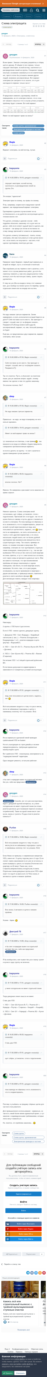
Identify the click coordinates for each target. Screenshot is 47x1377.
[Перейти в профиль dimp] (5, 397)
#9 (45, 505)
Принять (8, 1373)
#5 (45, 308)
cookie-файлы (19, 1359)
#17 (44, 932)
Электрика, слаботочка (25, 36)
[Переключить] (6, 178)
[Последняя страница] (43, 44)
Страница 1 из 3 (23, 44)
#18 (44, 974)
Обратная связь (37, 1349)
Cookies (10, 1351)
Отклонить (20, 1373)
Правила (19, 1351)
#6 (45, 349)
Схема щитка (19, 133)
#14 (44, 794)
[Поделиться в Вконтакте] (32, 1273)
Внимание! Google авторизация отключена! (21, 3)
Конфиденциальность (20, 1349)
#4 (45, 255)
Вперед (38, 44)
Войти (23, 1210)
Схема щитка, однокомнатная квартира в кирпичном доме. (25, 126)
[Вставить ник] (5, 158)
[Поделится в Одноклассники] (40, 1273)
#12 (44, 731)
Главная (6, 16)
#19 (44, 1026)
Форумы (18, 16)
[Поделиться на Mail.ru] (36, 1273)
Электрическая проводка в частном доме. (27, 129)
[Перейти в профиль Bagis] (5, 143)
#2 (45, 143)
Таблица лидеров (31, 1351)
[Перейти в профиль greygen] (5, 56)
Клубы (38, 16)
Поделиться (12, 158)
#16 (44, 896)
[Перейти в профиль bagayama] (5, 169)
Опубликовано (21, 57)
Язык (6, 1349)
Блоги (28, 16)
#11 (44, 682)
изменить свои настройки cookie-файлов (17, 1364)
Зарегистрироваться (23, 1194)
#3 (45, 169)
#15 (44, 828)
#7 (45, 397)
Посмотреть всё (23, 1330)
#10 (44, 615)
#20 (44, 1075)
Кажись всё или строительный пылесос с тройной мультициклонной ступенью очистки (18, 1305)
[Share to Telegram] (28, 1272)
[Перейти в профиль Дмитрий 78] (5, 933)
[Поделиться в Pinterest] (44, 1273)
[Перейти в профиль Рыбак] (5, 829)
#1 (45, 55)
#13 (44, 773)
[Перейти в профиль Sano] (5, 255)
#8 (45, 465)
